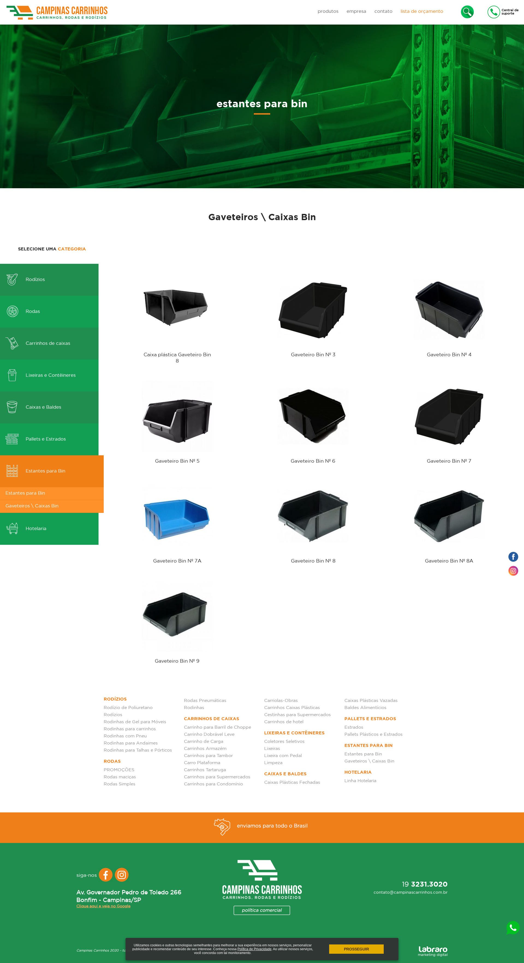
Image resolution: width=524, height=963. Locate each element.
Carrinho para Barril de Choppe (217, 727)
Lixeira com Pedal (283, 756)
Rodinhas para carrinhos (130, 729)
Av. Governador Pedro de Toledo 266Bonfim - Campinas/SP (128, 896)
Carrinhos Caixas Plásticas (292, 708)
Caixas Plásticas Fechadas (292, 782)
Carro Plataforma (202, 763)
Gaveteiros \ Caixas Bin (31, 506)
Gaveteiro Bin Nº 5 (177, 461)
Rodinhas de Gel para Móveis (135, 722)
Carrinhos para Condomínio (213, 784)
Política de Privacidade (254, 949)
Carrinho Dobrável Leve (209, 734)
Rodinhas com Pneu (125, 736)
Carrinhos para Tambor (208, 756)
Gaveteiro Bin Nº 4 (449, 355)
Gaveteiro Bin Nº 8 (313, 561)
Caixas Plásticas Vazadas (371, 701)
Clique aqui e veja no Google (103, 906)
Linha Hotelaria (360, 781)
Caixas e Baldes (42, 407)
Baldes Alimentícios (365, 708)
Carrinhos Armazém (205, 749)
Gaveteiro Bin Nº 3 (313, 355)
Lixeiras (272, 749)
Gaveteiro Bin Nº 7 (449, 461)
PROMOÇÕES (119, 770)
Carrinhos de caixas (47, 344)
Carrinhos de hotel (283, 722)
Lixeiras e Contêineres (50, 375)
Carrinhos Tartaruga (205, 770)
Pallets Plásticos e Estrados (373, 734)
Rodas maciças (120, 777)
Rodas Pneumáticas (205, 701)
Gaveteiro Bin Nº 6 (313, 461)
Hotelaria (35, 529)
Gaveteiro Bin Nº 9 (177, 661)
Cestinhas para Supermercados (297, 715)
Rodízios (34, 280)
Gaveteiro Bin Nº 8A (449, 561)
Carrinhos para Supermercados (217, 777)
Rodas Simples (119, 784)
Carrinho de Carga (203, 742)
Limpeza (273, 763)
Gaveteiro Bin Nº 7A (177, 561)
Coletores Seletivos (284, 742)
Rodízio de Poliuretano (128, 708)
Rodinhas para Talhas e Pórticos (138, 750)
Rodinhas (194, 708)
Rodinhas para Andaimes (131, 743)
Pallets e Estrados (45, 439)
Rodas (32, 312)
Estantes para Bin (44, 471)
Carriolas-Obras (281, 701)
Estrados (353, 727)
